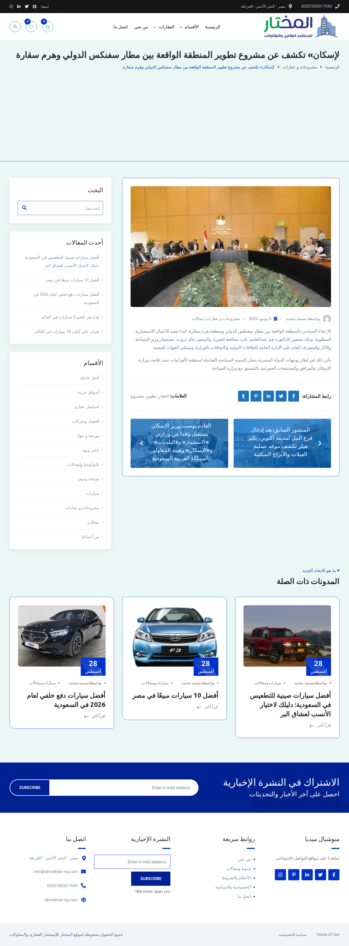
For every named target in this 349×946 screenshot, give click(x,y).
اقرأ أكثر (323, 725)
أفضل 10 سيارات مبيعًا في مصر (72, 280)
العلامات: (178, 395)
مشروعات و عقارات (300, 67)
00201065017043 (62, 885)
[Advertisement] (174, 112)
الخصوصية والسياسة (233, 887)
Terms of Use (327, 934)
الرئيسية (212, 26)
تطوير (151, 396)
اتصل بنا (120, 26)
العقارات (166, 26)
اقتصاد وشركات (85, 421)
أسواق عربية (88, 392)
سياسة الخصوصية (293, 934)
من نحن (141, 26)
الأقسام (191, 26)
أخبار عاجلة (89, 377)
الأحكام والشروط (236, 877)
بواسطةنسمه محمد (310, 682)
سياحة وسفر (88, 479)
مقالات (198, 318)
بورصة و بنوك (87, 435)
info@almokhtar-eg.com (56, 871)
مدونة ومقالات (238, 868)
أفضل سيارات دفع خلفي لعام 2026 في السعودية (66, 298)
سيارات (92, 493)
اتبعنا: (45, 6)
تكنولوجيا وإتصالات (83, 464)
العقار (163, 396)
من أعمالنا (90, 536)
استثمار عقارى (86, 406)
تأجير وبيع (91, 450)
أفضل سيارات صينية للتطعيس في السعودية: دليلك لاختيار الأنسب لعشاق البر (61, 261)
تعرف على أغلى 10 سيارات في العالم (67, 331)
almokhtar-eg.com (61, 899)
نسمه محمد (296, 318)
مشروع (137, 396)
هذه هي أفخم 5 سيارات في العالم (70, 317)
